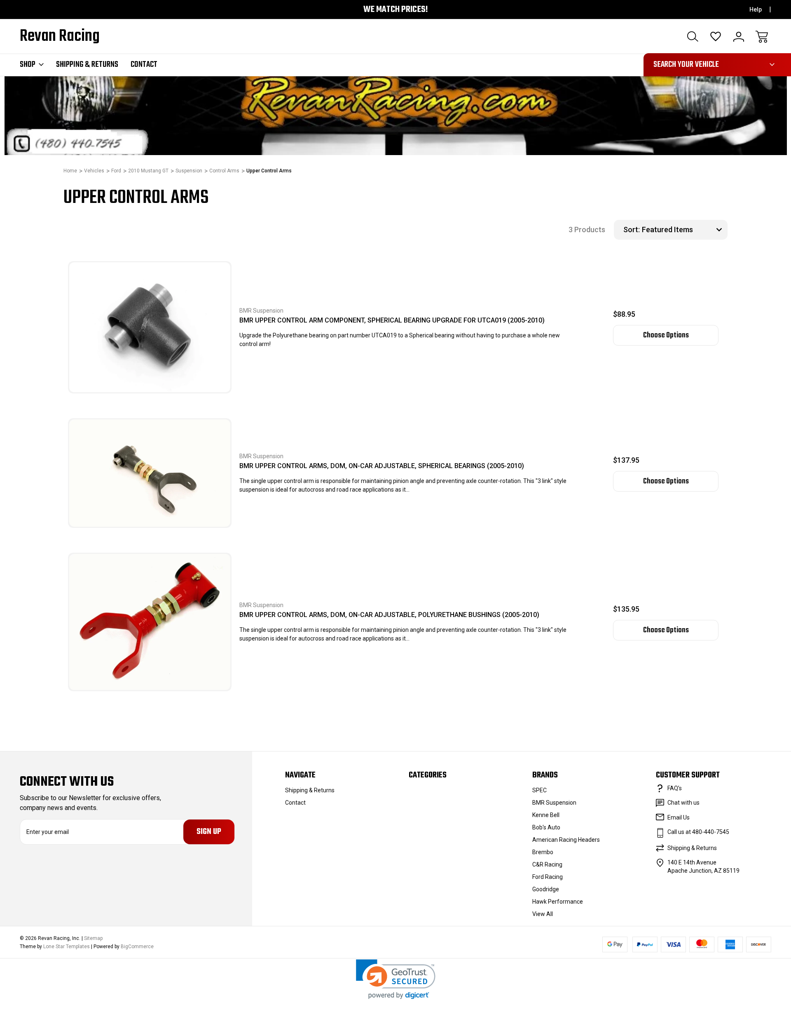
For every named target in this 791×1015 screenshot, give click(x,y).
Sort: (631, 229)
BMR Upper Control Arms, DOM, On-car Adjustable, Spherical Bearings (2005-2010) (381, 466)
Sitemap (93, 938)
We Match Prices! (395, 10)
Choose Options (666, 335)
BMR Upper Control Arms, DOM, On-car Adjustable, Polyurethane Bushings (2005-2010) (389, 615)
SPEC (539, 790)
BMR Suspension (554, 802)
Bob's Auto (546, 827)
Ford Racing (547, 877)
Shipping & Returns (87, 64)
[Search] (692, 36)
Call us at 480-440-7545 (698, 832)
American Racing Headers (566, 839)
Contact (144, 64)
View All (542, 914)
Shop (27, 64)
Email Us (678, 817)
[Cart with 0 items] (761, 36)
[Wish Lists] (715, 36)
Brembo (542, 852)
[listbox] (684, 230)
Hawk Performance (557, 901)
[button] (395, 979)
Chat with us (683, 802)
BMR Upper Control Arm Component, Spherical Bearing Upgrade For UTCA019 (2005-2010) (392, 320)
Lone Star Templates (66, 946)
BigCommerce (137, 946)
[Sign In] (738, 36)
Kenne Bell (545, 815)
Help (755, 9)
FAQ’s (674, 788)
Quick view (196, 298)
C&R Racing (547, 864)
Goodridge (545, 889)
